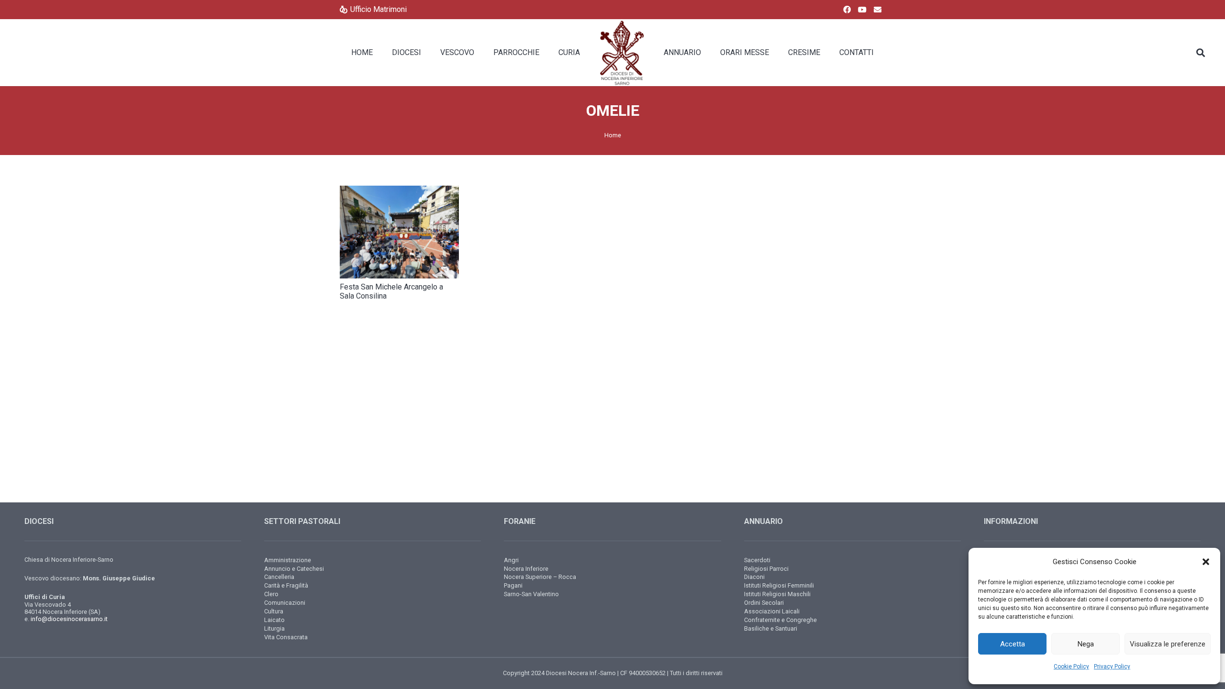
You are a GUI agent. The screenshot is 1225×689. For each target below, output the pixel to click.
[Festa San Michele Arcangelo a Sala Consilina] (399, 232)
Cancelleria (279, 576)
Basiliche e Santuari (770, 628)
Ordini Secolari (764, 602)
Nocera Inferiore (526, 568)
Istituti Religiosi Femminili (779, 585)
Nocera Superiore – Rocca (540, 576)
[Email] (877, 9)
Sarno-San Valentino (531, 594)
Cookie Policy (1071, 666)
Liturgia (274, 628)
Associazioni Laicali (772, 611)
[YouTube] (862, 9)
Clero (271, 594)
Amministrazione (287, 560)
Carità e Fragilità (286, 585)
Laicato (274, 619)
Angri (511, 560)
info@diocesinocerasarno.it (69, 618)
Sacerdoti (757, 560)
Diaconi (754, 576)
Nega (1086, 644)
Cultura (273, 611)
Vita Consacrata (286, 637)
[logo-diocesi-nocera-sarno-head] (622, 52)
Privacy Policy (1112, 666)
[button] (1206, 562)
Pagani (513, 585)
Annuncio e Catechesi (294, 568)
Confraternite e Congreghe (780, 619)
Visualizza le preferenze (1167, 644)
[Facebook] (847, 9)
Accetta (1012, 644)
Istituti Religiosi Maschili (777, 594)
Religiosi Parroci (766, 568)
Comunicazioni (284, 602)
